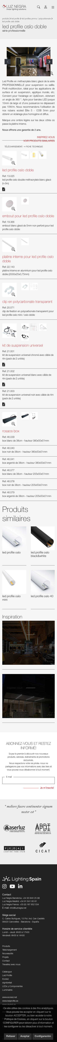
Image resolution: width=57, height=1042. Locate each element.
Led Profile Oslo (11, 552)
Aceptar (24, 1036)
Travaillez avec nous (11, 965)
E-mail (9, 777)
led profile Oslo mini (11, 598)
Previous (8, 61)
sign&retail (7, 983)
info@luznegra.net (18, 908)
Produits (5, 19)
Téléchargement (9, 950)
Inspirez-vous (14, 634)
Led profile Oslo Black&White (40, 554)
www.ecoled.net (9, 997)
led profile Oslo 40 (42, 596)
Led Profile (15, 19)
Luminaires (7, 990)
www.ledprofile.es (10, 1001)
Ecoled (5, 979)
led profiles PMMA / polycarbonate (36, 19)
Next (49, 61)
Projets (5, 957)
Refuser (10, 1036)
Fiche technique (34, 147)
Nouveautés (7, 954)
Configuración (43, 1036)
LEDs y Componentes (12, 987)
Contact (6, 961)
